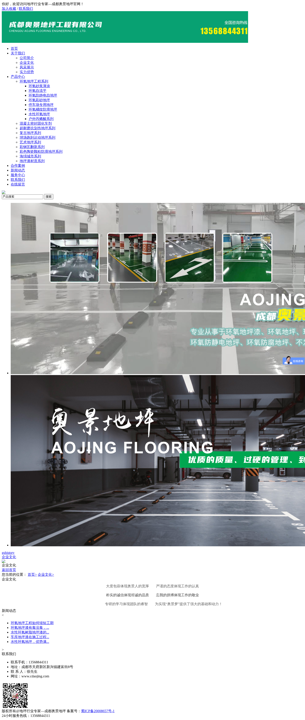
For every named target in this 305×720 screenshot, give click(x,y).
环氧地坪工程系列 (34, 81)
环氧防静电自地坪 (43, 95)
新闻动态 (18, 170)
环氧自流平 (37, 91)
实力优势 (27, 72)
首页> (32, 574)
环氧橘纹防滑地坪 (43, 109)
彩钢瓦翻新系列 (32, 147)
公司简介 (27, 58)
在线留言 (18, 184)
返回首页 (9, 570)
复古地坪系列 (30, 133)
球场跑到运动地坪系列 (37, 137)
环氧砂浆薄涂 (39, 86)
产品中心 (18, 76)
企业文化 (27, 62)
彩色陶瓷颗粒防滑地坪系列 (41, 151)
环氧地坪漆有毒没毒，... (30, 627)
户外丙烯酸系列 (41, 119)
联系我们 (26, 8)
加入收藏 (9, 8)
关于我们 (18, 53)
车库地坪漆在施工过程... (30, 637)
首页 (14, 48)
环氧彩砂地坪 (39, 100)
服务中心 (18, 175)
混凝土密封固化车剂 (36, 123)
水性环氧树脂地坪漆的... (30, 632)
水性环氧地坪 (39, 114)
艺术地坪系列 (30, 142)
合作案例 (18, 165)
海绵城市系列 (30, 156)
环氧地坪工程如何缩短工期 (32, 623)
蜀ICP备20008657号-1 (98, 711)
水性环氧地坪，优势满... (30, 642)
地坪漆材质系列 (32, 161)
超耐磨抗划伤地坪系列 (37, 128)
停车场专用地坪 (41, 105)
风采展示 (27, 67)
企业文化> (46, 574)
